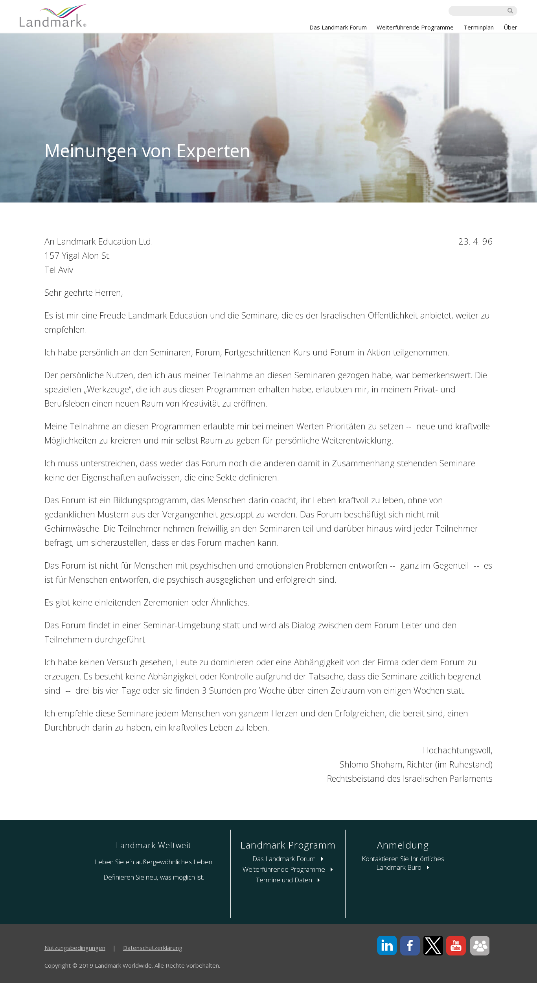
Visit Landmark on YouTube (456, 946)
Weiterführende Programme (415, 27)
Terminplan (478, 27)
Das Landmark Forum (338, 27)
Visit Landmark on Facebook (410, 946)
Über (510, 27)
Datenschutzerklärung (152, 948)
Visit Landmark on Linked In (387, 946)
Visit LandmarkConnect (479, 946)
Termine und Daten (285, 879)
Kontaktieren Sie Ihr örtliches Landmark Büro (403, 863)
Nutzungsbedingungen (74, 948)
